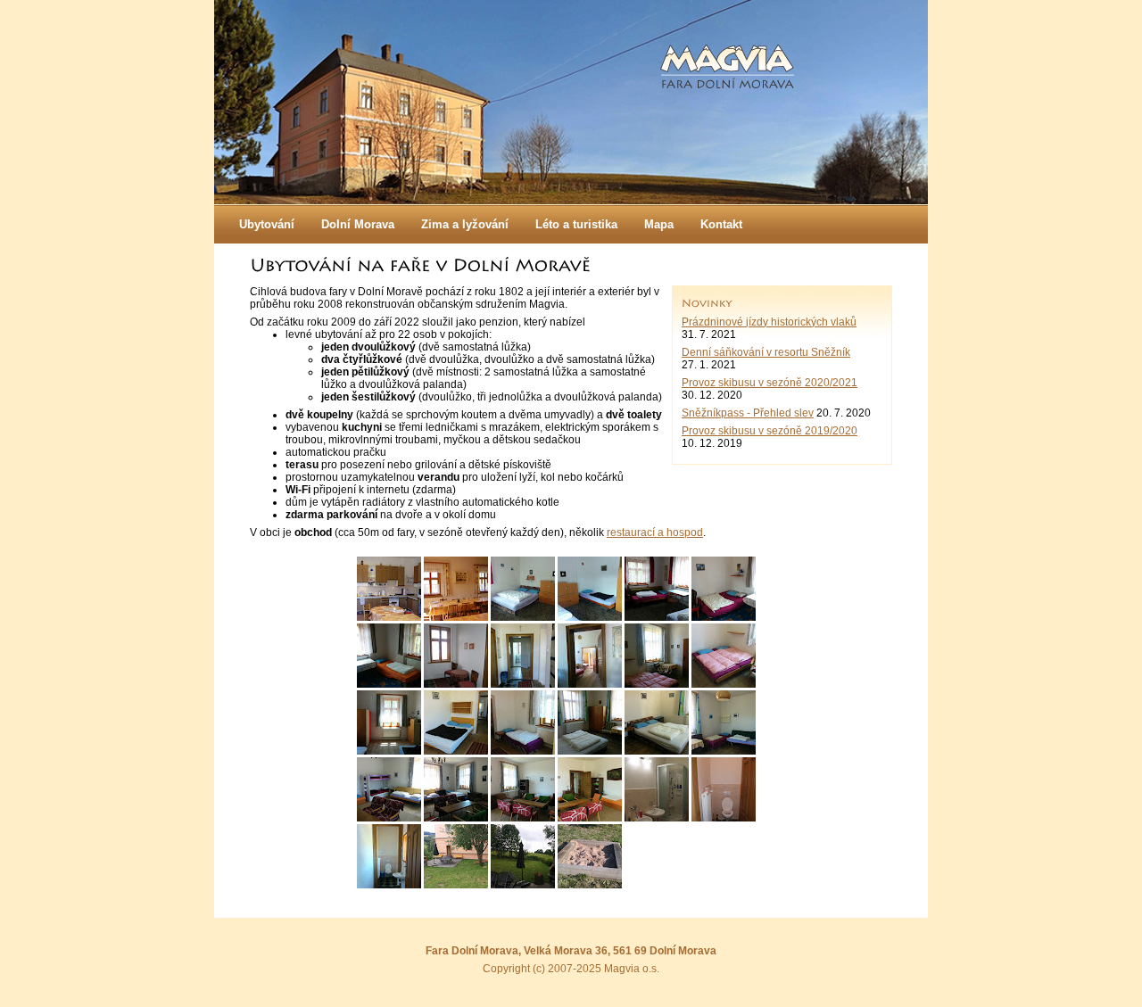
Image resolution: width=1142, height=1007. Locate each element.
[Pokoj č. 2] (723, 617)
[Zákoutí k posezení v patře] (456, 684)
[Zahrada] (523, 885)
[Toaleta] (723, 818)
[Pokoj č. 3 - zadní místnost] (389, 751)
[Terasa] (456, 885)
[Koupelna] (657, 818)
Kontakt (721, 224)
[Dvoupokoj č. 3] (590, 684)
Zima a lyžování (465, 224)
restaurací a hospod (655, 532)
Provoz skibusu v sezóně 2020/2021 (769, 382)
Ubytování (266, 224)
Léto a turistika (576, 224)
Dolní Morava (357, 224)
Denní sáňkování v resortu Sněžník (766, 352)
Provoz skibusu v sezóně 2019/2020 (769, 431)
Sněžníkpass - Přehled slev (748, 413)
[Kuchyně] (389, 617)
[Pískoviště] (590, 885)
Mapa (659, 224)
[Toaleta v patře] (389, 885)
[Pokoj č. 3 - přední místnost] (657, 684)
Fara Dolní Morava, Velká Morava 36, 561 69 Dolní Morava (571, 951)
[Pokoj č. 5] (389, 818)
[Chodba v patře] (523, 684)
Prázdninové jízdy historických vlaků (769, 322)
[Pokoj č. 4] (590, 751)
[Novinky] (707, 304)
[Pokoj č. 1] (523, 617)
